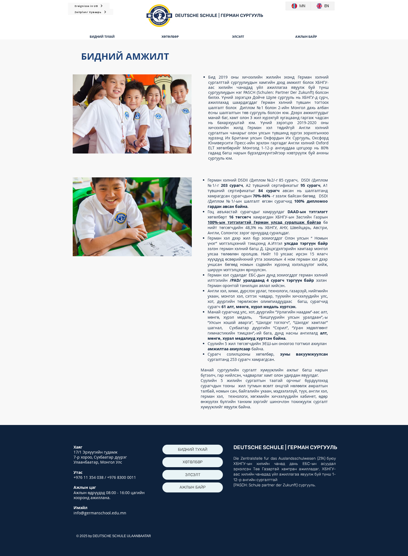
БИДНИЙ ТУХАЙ (192, 449)
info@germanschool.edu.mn (100, 512)
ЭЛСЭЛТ (192, 474)
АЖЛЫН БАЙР (193, 487)
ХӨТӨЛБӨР (193, 462)
